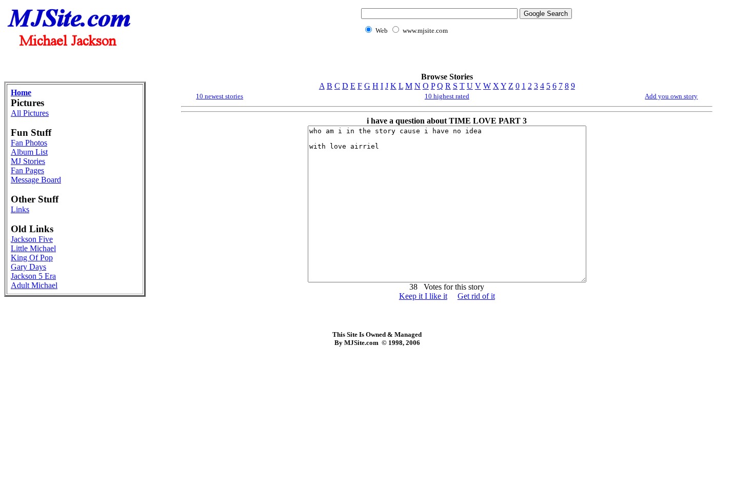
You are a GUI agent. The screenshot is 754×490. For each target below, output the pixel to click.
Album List (29, 152)
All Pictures (30, 113)
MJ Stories (28, 161)
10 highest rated (447, 96)
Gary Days (28, 266)
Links (20, 209)
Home (21, 92)
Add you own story (671, 96)
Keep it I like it (423, 296)
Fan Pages (27, 170)
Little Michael (33, 248)
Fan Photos (29, 142)
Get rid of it (476, 296)
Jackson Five (32, 239)
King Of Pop (32, 257)
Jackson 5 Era (33, 276)
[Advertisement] (464, 59)
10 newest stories (219, 96)
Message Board (36, 179)
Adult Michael (34, 285)
